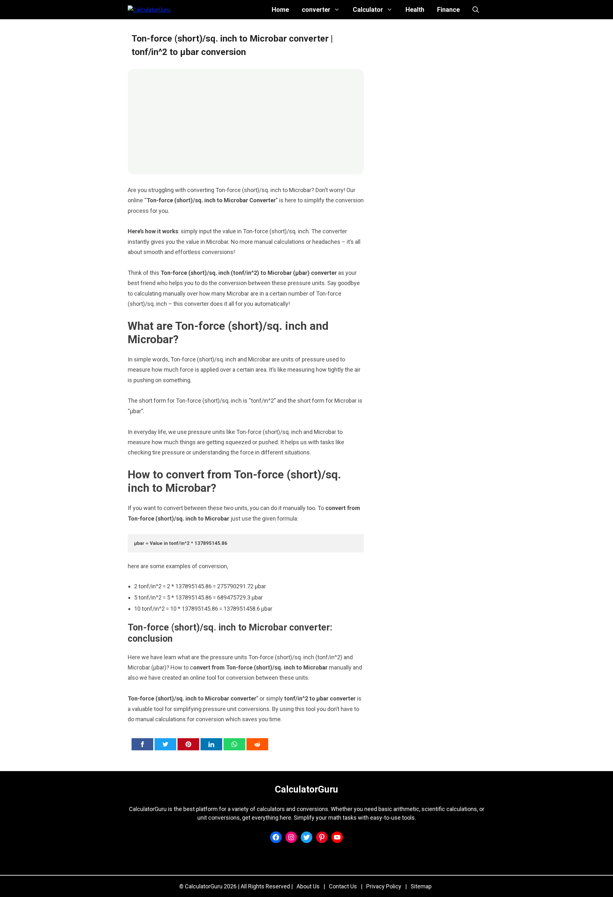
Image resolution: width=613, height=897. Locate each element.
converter (316, 9)
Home (280, 9)
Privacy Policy (383, 886)
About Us (308, 886)
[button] (475, 9)
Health (414, 9)
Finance (448, 9)
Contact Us (343, 886)
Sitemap (421, 886)
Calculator (368, 9)
